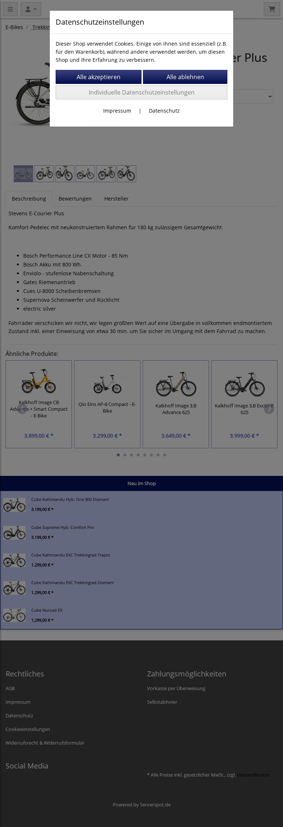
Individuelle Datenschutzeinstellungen (142, 92)
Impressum (117, 110)
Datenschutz (164, 110)
